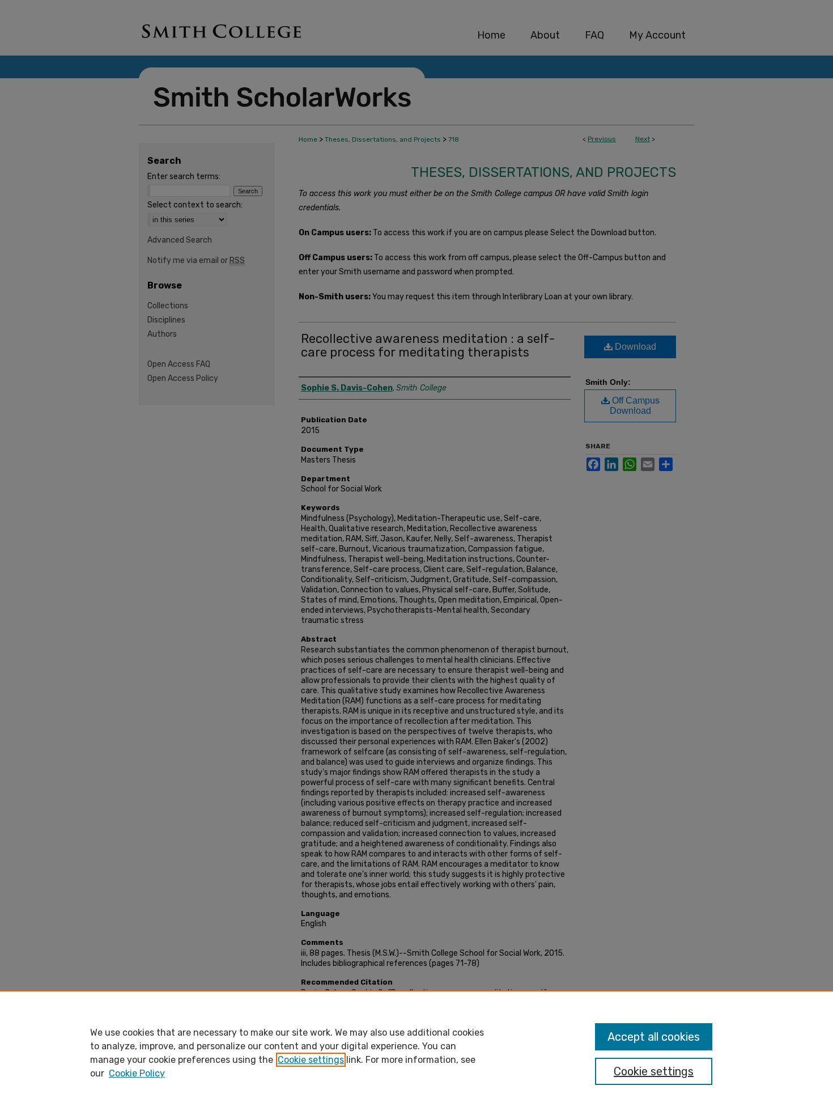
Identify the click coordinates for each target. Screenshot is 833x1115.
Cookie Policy (137, 1073)
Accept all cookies (653, 1037)
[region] (416, 1052)
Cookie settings (311, 1059)
